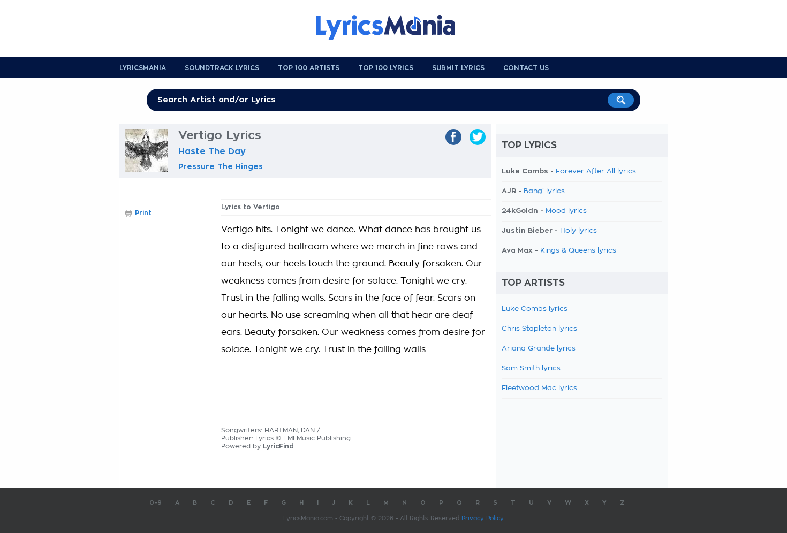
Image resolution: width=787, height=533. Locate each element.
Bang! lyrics (544, 191)
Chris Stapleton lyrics (539, 328)
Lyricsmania (142, 68)
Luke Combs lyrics (534, 309)
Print (143, 213)
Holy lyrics (578, 230)
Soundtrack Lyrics (222, 68)
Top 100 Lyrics (385, 68)
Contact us (526, 68)
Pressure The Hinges (220, 166)
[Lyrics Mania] (393, 27)
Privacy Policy (482, 518)
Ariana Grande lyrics (539, 348)
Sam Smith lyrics (531, 368)
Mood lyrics (566, 211)
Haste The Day (212, 151)
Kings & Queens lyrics (578, 250)
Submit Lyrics (458, 68)
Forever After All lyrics (596, 171)
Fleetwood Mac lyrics (539, 388)
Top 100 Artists (308, 68)
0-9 (155, 503)
